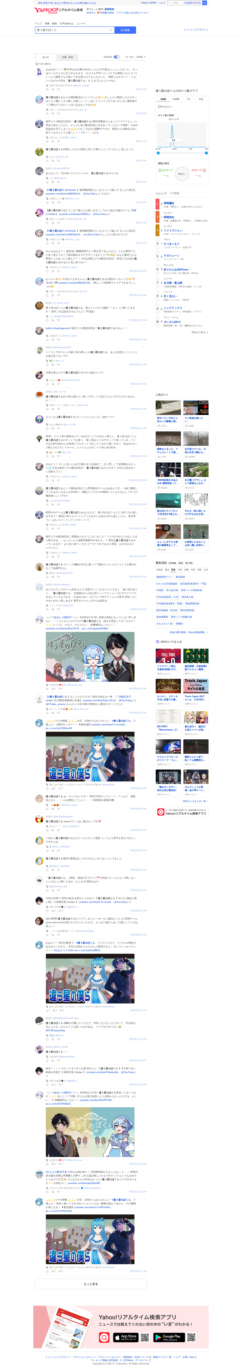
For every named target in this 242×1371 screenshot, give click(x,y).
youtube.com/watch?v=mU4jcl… (109, 724)
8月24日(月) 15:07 (138, 556)
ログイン (91, 12)
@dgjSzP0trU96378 (64, 316)
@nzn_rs (59, 361)
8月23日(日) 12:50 (138, 689)
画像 (47, 23)
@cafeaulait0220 (61, 168)
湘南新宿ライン (164, 577)
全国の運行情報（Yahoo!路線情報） (188, 632)
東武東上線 (187, 597)
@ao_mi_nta (59, 391)
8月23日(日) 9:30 (138, 788)
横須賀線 (180, 577)
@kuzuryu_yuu (74, 685)
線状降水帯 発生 (193, 3)
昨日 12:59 (141, 223)
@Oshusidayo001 (62, 584)
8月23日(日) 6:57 (138, 830)
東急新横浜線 (192, 603)
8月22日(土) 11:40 (138, 1192)
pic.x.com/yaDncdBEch (88, 950)
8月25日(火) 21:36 (138, 320)
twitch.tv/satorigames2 (58, 328)
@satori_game (70, 267)
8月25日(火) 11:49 (138, 364)
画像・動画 (67, 57)
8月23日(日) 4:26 (138, 935)
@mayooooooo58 (62, 347)
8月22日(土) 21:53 (138, 1039)
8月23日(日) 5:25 (138, 850)
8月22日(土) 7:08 (138, 1271)
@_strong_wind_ (61, 303)
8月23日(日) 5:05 (138, 890)
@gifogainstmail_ (67, 1056)
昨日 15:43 (141, 161)
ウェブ (38, 23)
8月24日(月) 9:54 (138, 609)
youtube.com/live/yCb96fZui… (75, 214)
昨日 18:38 (141, 113)
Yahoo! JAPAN (148, 2)
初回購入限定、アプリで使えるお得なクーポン (124, 12)
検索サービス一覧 (162, 1357)
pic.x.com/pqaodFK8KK (95, 628)
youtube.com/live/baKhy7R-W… (63, 628)
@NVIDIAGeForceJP (63, 1018)
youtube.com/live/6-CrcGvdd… (96, 902)
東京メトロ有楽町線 (191, 590)
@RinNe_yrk (80, 219)
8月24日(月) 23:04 (138, 480)
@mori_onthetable (61, 846)
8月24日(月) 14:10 (138, 577)
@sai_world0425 (71, 826)
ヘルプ (161, 2)
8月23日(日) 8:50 (138, 809)
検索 (127, 30)
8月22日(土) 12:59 (138, 1084)
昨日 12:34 (141, 243)
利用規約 (127, 1357)
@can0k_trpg (60, 886)
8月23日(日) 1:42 (138, 1010)
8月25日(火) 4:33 (138, 456)
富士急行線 (172, 590)
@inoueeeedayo (62, 500)
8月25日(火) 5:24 (138, 409)
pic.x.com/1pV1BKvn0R (59, 728)
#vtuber (72, 189)
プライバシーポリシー (84, 1357)
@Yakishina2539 (64, 573)
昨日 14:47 (141, 182)
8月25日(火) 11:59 (138, 339)
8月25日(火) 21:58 (138, 295)
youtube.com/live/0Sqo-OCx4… (100, 700)
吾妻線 (179, 623)
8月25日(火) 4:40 (138, 428)
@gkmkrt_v (72, 907)
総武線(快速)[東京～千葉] (193, 583)
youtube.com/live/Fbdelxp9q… (103, 1072)
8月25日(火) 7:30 (138, 384)
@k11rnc (59, 1035)
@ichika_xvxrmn (70, 805)
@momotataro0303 (70, 380)
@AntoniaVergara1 (85, 931)
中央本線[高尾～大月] (167, 597)
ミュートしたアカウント (196, 29)
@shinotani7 (60, 178)
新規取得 (109, 9)
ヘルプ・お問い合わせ (185, 1357)
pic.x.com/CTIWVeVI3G (59, 1210)
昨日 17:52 (141, 141)
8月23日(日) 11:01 (138, 713)
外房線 (159, 590)
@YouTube (89, 193)
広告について (141, 1357)
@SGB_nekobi (69, 137)
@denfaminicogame (63, 816)
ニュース (81, 23)
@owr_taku (83, 405)
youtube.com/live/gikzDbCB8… (85, 1183)
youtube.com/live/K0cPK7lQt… (97, 1100)
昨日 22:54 (141, 89)
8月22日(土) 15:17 (138, 1060)
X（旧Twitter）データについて (135, 1360)
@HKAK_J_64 (72, 198)
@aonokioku (109, 784)
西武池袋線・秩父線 (166, 610)
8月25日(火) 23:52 (138, 271)
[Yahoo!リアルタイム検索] (59, 9)
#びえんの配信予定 (56, 1171)
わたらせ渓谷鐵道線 (166, 583)
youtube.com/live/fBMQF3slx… (75, 282)
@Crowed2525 (65, 605)
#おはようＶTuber (64, 950)
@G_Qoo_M (81, 109)
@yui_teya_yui (81, 709)
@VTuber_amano (56, 704)
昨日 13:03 (141, 202)
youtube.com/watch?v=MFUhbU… (93, 1207)
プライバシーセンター (109, 1357)
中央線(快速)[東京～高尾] (169, 603)
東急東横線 (162, 616)
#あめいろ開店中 (62, 617)
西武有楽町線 (187, 610)
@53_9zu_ (67, 452)
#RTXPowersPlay (55, 1030)
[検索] (204, 3)
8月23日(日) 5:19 (138, 870)
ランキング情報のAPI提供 (104, 1360)
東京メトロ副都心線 (181, 616)
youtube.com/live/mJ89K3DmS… (64, 193)
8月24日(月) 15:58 (138, 528)
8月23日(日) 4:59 (138, 911)
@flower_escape (81, 85)
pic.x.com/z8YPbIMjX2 (58, 1103)
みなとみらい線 (164, 623)
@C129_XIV (62, 157)
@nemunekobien (92, 1188)
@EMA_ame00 (60, 1047)
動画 (54, 23)
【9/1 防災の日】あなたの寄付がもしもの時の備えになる (66, 3)
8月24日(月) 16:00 (138, 504)
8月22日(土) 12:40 (138, 1164)
